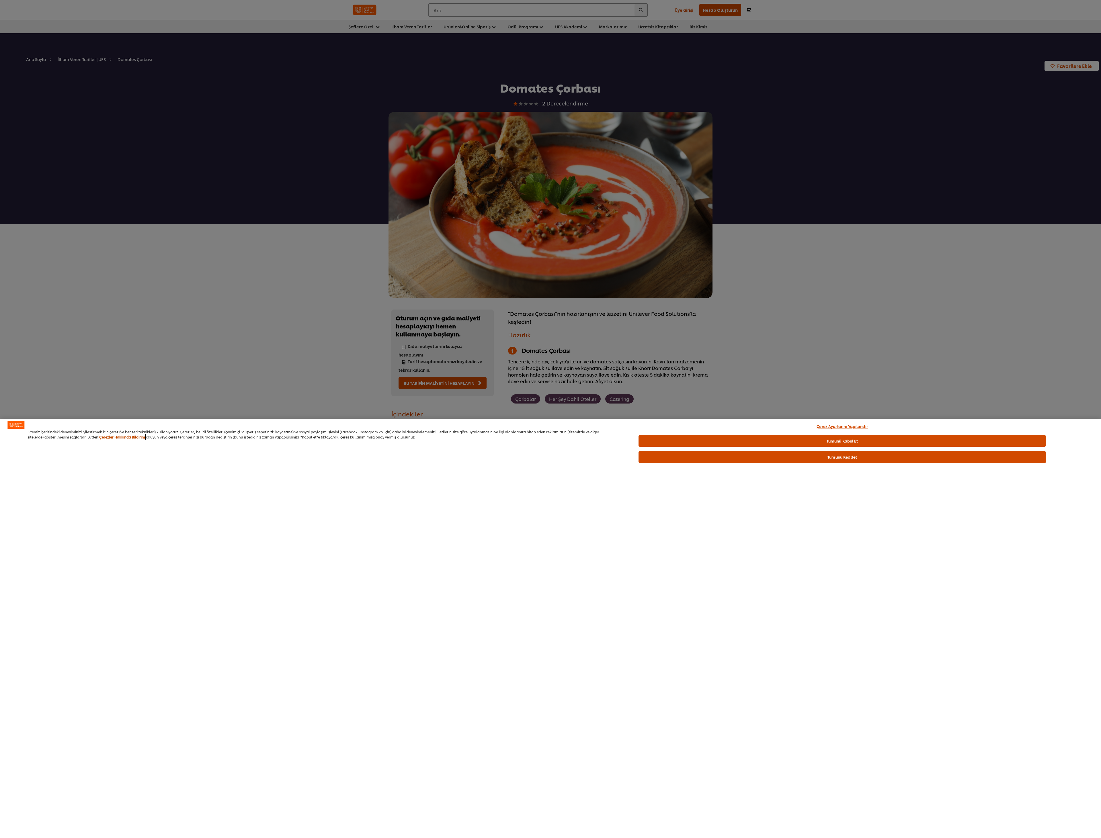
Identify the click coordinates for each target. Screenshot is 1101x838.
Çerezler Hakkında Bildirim (122, 436)
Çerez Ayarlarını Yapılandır (842, 426)
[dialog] (550, 628)
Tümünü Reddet (842, 456)
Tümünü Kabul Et (842, 440)
